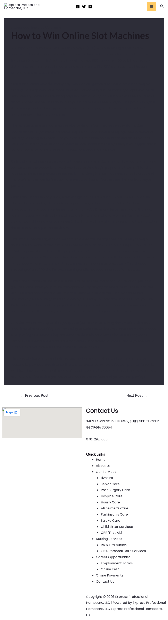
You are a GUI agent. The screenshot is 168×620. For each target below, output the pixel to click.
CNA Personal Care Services (123, 551)
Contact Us (105, 581)
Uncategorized (25, 27)
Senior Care (110, 484)
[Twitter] (84, 7)
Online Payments (109, 575)
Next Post (136, 395)
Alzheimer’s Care (114, 508)
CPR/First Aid (111, 532)
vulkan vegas (140, 179)
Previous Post (35, 395)
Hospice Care (112, 496)
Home (101, 459)
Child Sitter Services (117, 526)
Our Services (106, 471)
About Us (103, 465)
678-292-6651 (97, 439)
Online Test (110, 569)
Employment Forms (117, 563)
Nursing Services (109, 538)
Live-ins (107, 478)
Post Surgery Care (115, 490)
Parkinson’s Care (114, 514)
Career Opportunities (113, 557)
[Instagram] (90, 7)
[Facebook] (78, 7)
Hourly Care (110, 502)
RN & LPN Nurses (114, 545)
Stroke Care (110, 520)
